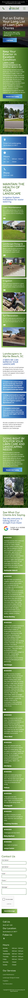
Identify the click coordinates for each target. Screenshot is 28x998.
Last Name (5, 867)
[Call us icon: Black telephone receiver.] (3, 9)
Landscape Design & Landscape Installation (14, 245)
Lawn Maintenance (12, 207)
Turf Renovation (10, 316)
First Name (5, 860)
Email (3, 874)
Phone (4, 880)
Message (4, 887)
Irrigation (7, 281)
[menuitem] (14, 974)
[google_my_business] (4, 938)
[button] (24, 8)
